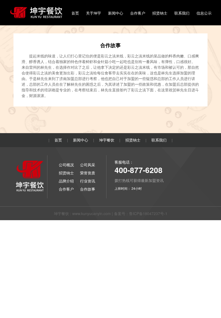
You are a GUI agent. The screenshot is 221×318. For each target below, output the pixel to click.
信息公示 (204, 13)
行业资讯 (87, 181)
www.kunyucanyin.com (91, 213)
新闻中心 (115, 13)
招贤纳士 (159, 13)
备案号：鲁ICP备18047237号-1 (140, 213)
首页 (75, 13)
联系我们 (181, 13)
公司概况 (66, 164)
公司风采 (87, 164)
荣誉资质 (87, 172)
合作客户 (137, 13)
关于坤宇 (93, 13)
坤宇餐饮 (106, 140)
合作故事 (87, 189)
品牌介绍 (66, 181)
